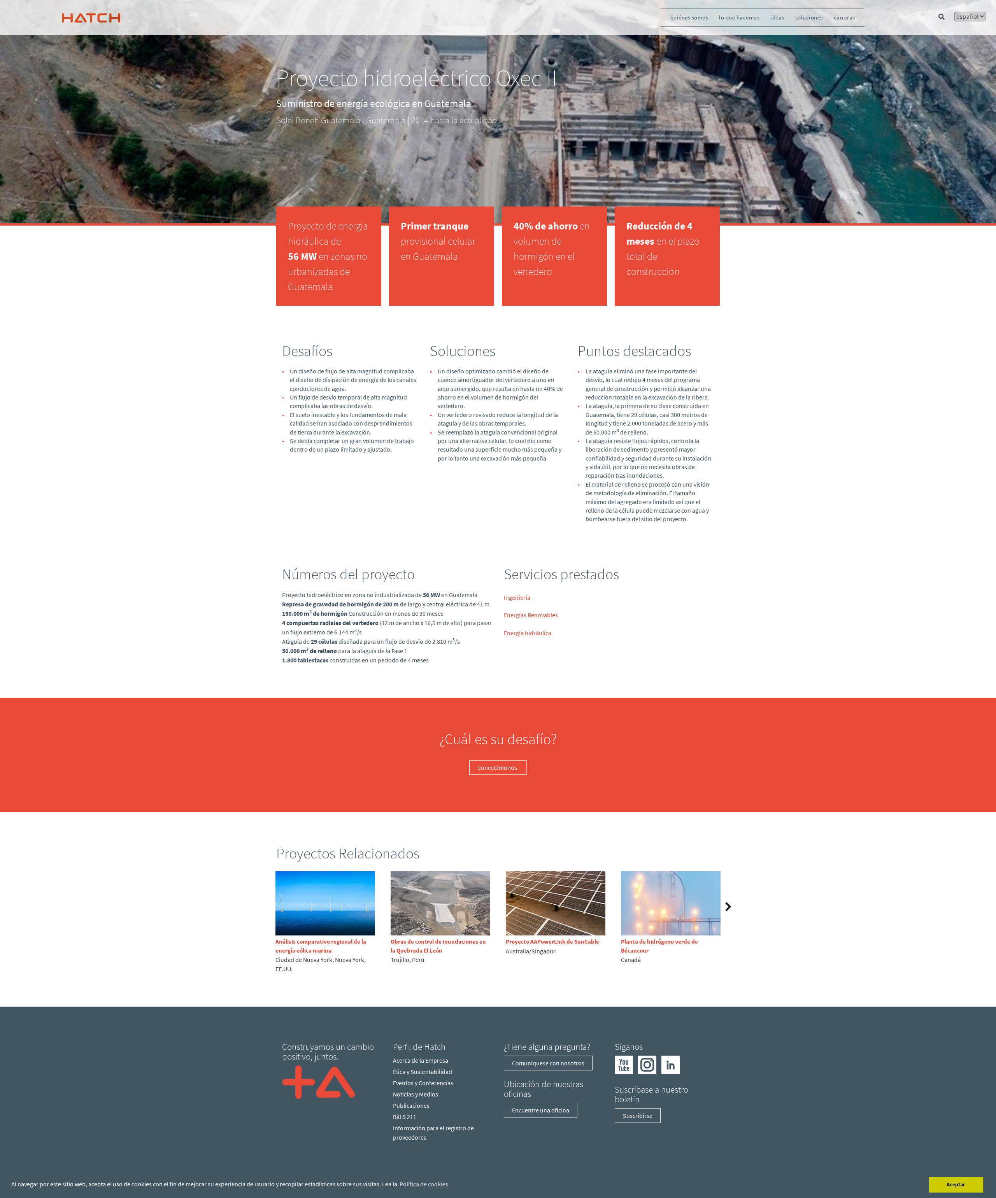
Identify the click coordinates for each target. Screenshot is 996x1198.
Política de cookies (424, 1184)
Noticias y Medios (415, 1094)
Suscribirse (637, 1115)
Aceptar (956, 1184)
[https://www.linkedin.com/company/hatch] (670, 1064)
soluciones (809, 17)
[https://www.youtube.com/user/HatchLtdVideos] (624, 1064)
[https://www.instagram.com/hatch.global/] (647, 1064)
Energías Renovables (531, 615)
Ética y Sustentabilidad (422, 1071)
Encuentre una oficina (540, 1110)
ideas (777, 17)
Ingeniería (517, 597)
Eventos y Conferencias (423, 1083)
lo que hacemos (739, 17)
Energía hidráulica (527, 633)
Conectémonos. (498, 767)
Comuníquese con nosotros (548, 1063)
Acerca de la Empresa (420, 1060)
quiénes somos (689, 17)
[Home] (318, 1081)
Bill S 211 (404, 1117)
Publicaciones (411, 1105)
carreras (844, 17)
